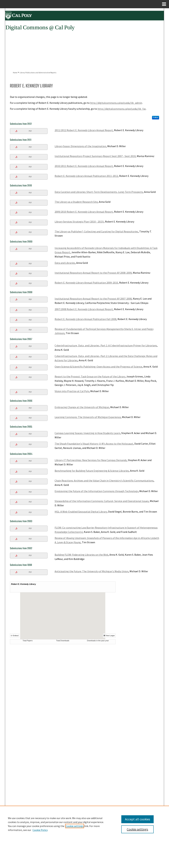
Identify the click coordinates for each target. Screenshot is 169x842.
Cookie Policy (40, 830)
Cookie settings (75, 826)
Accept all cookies (137, 819)
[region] (84, 824)
